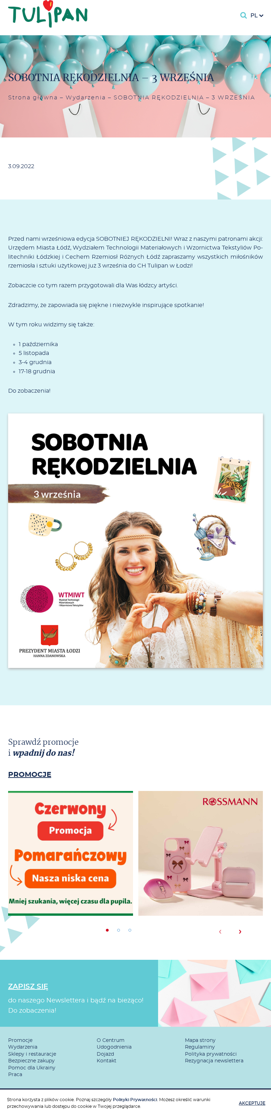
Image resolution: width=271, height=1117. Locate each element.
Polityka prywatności (211, 1054)
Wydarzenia (86, 97)
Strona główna (33, 97)
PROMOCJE (29, 774)
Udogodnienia (114, 1047)
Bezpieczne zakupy (31, 1060)
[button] (107, 930)
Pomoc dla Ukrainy (31, 1068)
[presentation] (220, 932)
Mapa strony (200, 1040)
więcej (70, 878)
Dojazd (105, 1054)
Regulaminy (200, 1047)
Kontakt (106, 1060)
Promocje (20, 1040)
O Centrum (111, 1040)
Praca (15, 1074)
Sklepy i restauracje (32, 1054)
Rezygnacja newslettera (214, 1060)
